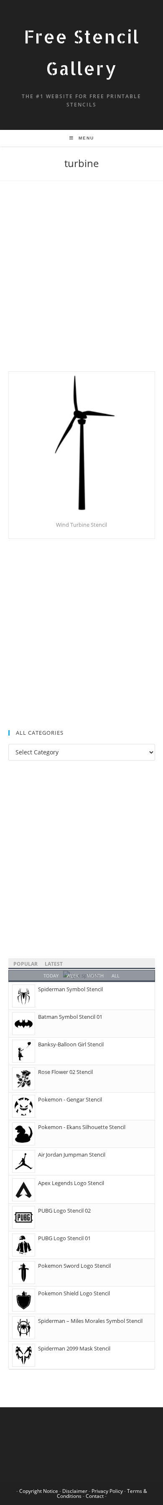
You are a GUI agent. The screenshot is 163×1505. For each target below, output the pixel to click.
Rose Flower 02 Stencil (65, 1072)
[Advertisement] (81, 286)
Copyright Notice (38, 1491)
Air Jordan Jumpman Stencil (71, 1154)
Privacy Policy (107, 1491)
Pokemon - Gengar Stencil (70, 1099)
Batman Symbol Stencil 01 (70, 1016)
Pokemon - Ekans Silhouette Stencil (81, 1127)
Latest (54, 963)
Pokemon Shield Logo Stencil (74, 1293)
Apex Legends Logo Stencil (71, 1183)
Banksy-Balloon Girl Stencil (71, 1044)
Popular (25, 963)
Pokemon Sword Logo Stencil (74, 1265)
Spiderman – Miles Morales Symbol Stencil (90, 1321)
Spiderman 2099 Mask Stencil (74, 1348)
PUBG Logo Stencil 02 (64, 1210)
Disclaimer (74, 1491)
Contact (95, 1496)
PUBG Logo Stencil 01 (64, 1238)
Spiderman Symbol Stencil (70, 989)
